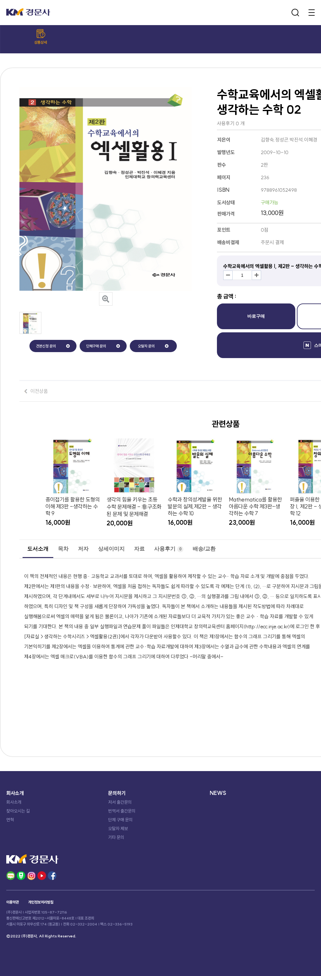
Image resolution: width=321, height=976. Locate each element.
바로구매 (256, 316)
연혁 (10, 820)
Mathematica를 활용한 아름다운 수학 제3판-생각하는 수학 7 (255, 506)
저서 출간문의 (120, 802)
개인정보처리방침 (40, 902)
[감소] (228, 275)
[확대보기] (106, 299)
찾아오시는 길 (18, 811)
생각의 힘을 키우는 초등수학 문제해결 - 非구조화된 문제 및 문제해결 (134, 506)
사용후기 (168, 549)
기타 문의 (116, 837)
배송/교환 (204, 549)
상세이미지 (111, 549)
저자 (83, 549)
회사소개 (13, 802)
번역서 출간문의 (121, 811)
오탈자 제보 (118, 828)
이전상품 (39, 391)
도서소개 (38, 549)
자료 (139, 549)
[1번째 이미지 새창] (30, 332)
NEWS (218, 793)
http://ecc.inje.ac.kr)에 (269, 626)
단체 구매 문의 (120, 820)
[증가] (256, 275)
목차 (63, 549)
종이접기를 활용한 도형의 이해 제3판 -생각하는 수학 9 (72, 506)
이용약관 (12, 902)
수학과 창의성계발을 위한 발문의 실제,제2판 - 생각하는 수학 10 (195, 506)
